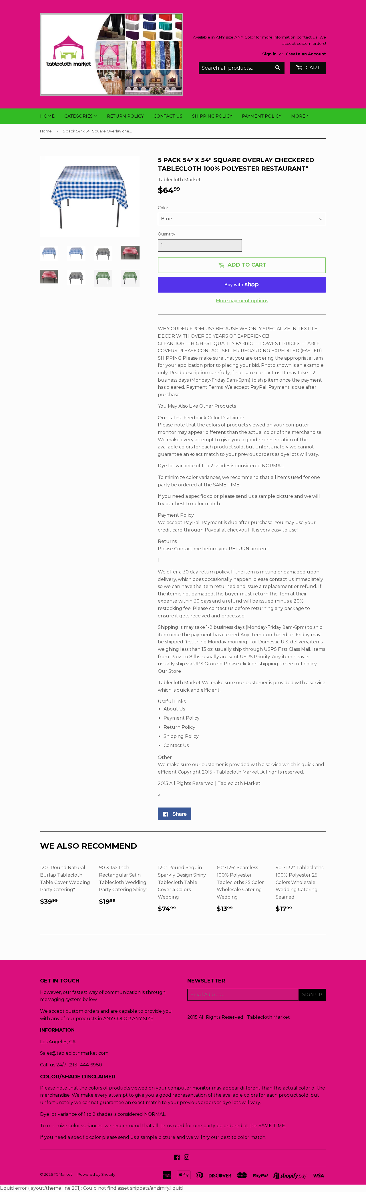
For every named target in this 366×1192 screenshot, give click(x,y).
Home (47, 116)
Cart (312, 68)
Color (163, 207)
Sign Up (312, 994)
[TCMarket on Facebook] (177, 1158)
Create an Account (306, 54)
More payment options (242, 300)
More (298, 116)
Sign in (269, 54)
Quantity (166, 234)
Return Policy (125, 116)
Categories (79, 116)
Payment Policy (261, 116)
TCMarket (63, 1174)
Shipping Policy (212, 116)
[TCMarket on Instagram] (187, 1158)
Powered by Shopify (96, 1174)
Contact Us (168, 116)
